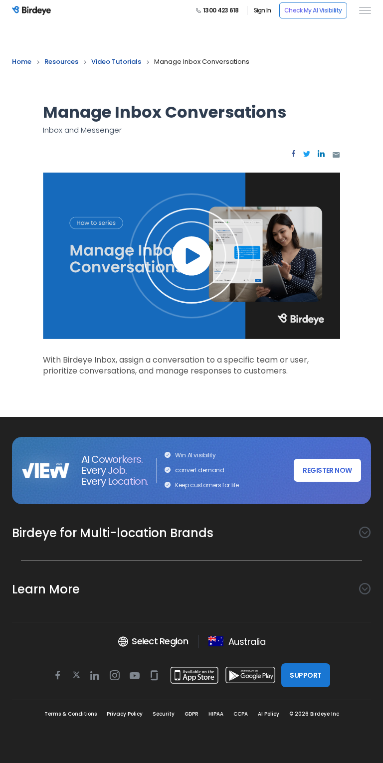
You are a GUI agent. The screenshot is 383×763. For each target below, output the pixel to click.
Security (164, 714)
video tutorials (116, 61)
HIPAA (215, 714)
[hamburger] (363, 10)
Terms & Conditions (70, 714)
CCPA (240, 714)
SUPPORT (305, 675)
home (21, 61)
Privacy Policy (125, 714)
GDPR (191, 714)
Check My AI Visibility (313, 10)
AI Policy (268, 714)
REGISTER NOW (327, 470)
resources (61, 61)
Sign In (262, 10)
